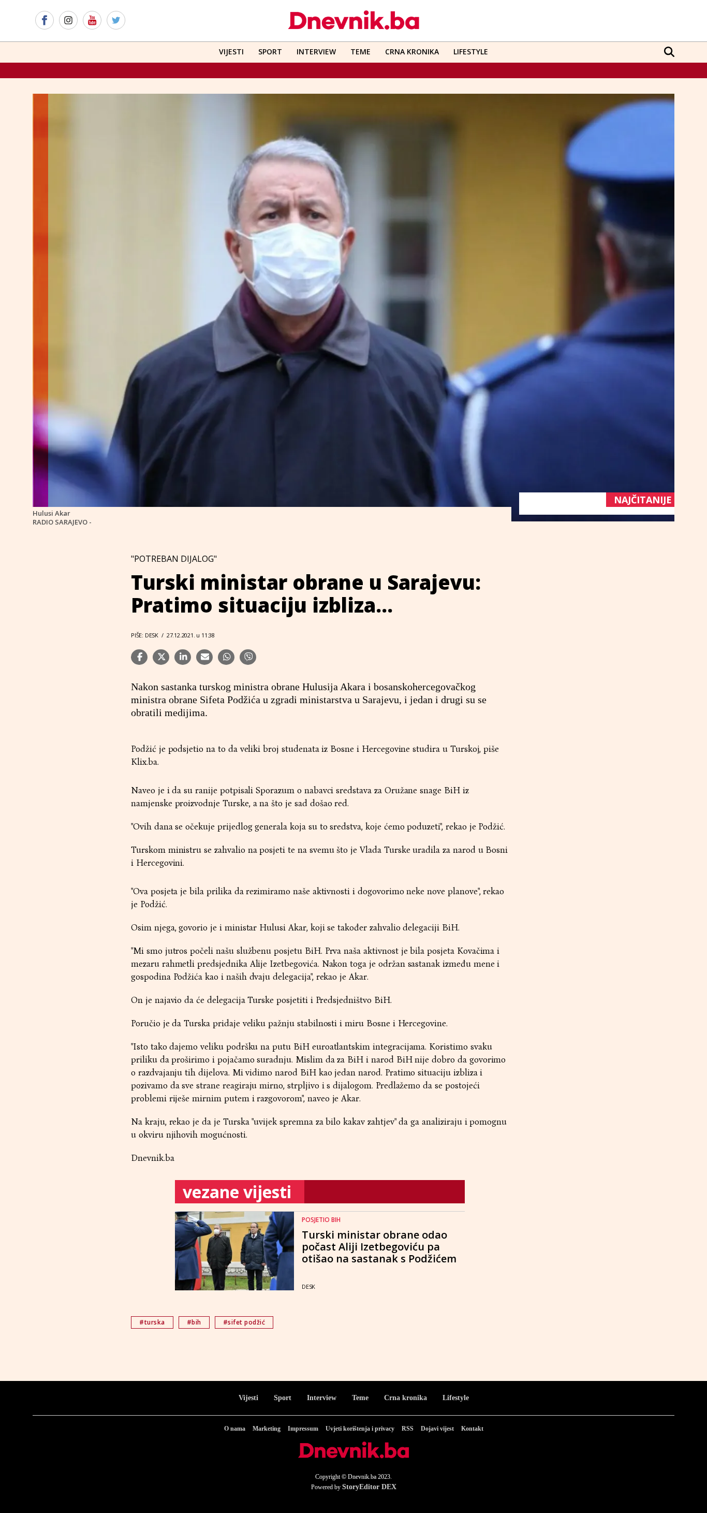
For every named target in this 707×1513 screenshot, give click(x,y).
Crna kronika (405, 1398)
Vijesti (231, 51)
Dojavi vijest (437, 1428)
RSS (408, 1428)
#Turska (152, 1322)
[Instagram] (68, 21)
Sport (270, 51)
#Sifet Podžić (244, 1322)
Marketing (267, 1428)
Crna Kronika (412, 51)
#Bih (194, 1322)
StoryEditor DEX (369, 1487)
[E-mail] (204, 657)
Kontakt (472, 1428)
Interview (316, 51)
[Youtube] (92, 21)
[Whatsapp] (226, 657)
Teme (360, 51)
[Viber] (248, 657)
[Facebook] (44, 21)
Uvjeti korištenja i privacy (360, 1428)
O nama (234, 1428)
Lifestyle (470, 51)
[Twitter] (116, 21)
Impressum (303, 1428)
